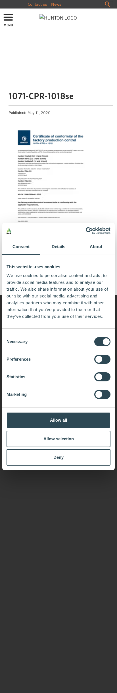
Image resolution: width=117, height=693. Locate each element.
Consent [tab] (21, 246)
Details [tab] (59, 246)
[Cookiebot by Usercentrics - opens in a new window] (85, 230)
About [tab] (96, 246)
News (56, 4)
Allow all (58, 420)
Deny (58, 457)
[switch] (102, 359)
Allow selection (58, 438)
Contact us (37, 4)
